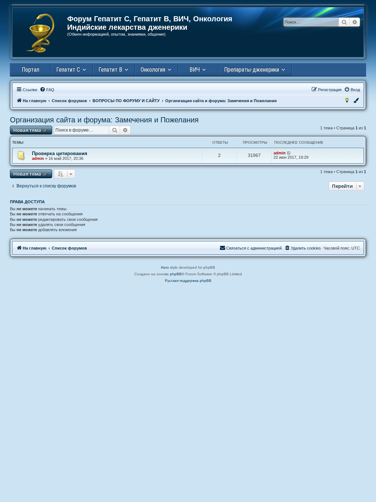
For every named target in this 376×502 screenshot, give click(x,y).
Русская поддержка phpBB (188, 281)
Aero (165, 267)
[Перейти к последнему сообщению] (289, 153)
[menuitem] (47, 89)
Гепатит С (68, 69)
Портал (30, 69)
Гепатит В (110, 69)
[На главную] (40, 33)
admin (38, 158)
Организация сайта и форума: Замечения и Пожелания (104, 120)
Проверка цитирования (59, 153)
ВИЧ (194, 69)
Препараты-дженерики (251, 69)
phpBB (176, 274)
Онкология (153, 69)
